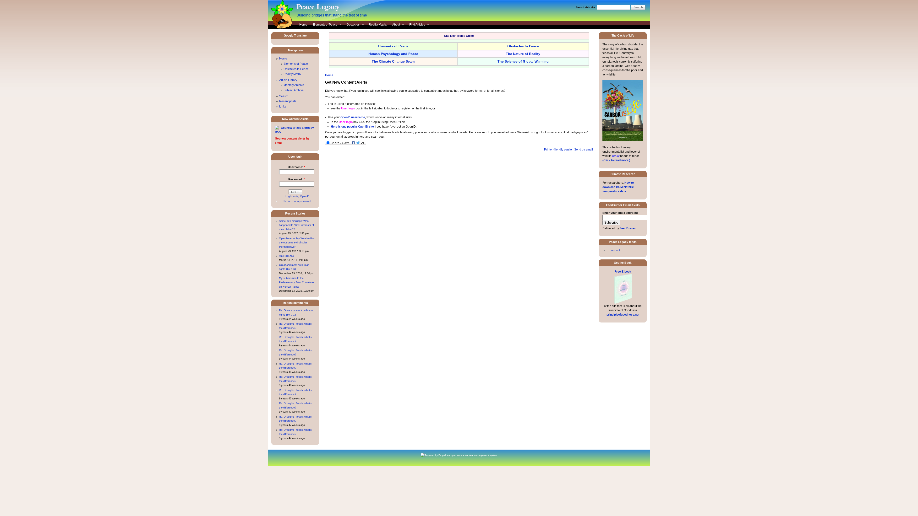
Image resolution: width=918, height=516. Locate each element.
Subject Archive (294, 90)
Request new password (297, 201)
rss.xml (615, 250)
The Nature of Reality (523, 54)
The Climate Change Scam (393, 61)
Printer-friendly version (559, 149)
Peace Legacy (318, 6)
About (394, 25)
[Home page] (281, 27)
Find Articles (415, 25)
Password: (296, 179)
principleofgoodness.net (623, 314)
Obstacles (352, 25)
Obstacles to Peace (296, 69)
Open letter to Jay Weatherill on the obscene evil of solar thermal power (297, 242)
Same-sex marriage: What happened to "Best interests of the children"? (296, 225)
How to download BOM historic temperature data (618, 187)
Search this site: (586, 7)
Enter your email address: (620, 213)
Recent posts (287, 101)
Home (303, 24)
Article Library (288, 80)
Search (284, 96)
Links (282, 106)
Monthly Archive (294, 85)
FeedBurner (628, 228)
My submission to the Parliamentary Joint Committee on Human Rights (296, 282)
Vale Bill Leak (286, 255)
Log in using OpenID (297, 196)
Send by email (583, 149)
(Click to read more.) (616, 160)
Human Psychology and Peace (393, 54)
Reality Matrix (378, 24)
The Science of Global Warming (523, 61)
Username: (296, 167)
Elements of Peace (323, 25)
